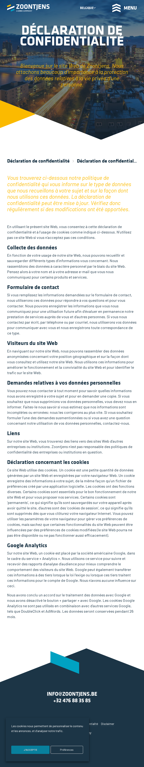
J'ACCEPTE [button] (30, 749)
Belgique (87, 8)
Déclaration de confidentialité (38, 160)
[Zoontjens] (28, 8)
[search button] (104, 8)
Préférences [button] (67, 749)
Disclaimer (107, 723)
